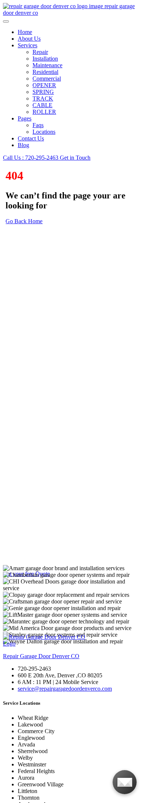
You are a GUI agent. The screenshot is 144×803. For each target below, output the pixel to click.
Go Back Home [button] (24, 221)
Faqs (38, 125)
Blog (23, 145)
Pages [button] (24, 118)
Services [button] (27, 45)
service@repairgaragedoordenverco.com (65, 688)
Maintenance (47, 65)
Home (25, 32)
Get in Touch (75, 157)
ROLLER (44, 112)
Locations (43, 132)
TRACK (42, 98)
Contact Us (31, 138)
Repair (40, 52)
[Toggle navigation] (6, 21)
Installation (45, 58)
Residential (45, 72)
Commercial (46, 78)
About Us (29, 38)
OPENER (44, 85)
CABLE (42, 105)
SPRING (43, 92)
